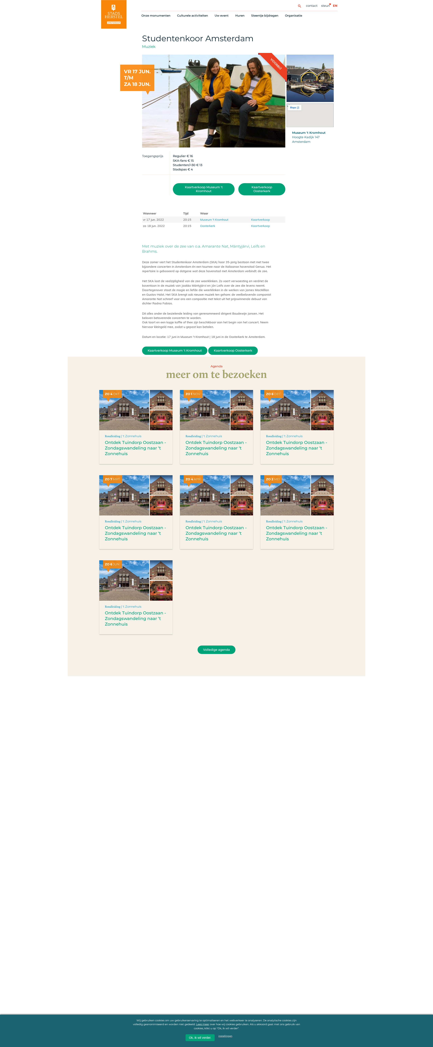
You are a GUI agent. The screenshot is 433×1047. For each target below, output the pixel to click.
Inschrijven (360, 1023)
